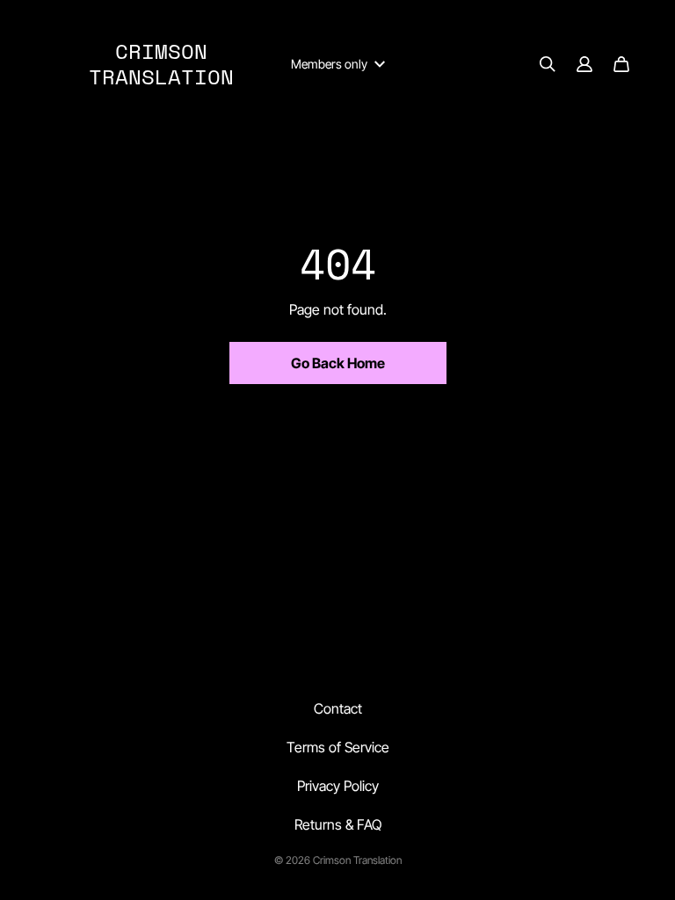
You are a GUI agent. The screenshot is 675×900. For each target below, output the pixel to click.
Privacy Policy (338, 786)
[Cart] (621, 64)
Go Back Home (338, 363)
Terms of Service (338, 747)
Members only (329, 63)
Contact (338, 708)
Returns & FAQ (337, 824)
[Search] (547, 64)
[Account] (584, 64)
